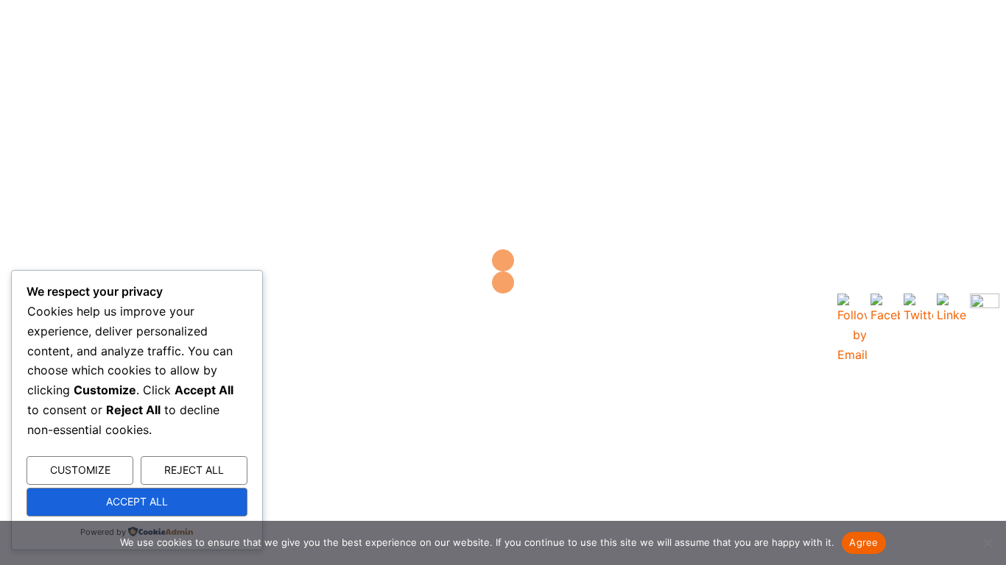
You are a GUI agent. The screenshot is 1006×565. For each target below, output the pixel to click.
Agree (863, 542)
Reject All (194, 469)
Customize (80, 469)
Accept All (137, 501)
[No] (987, 543)
